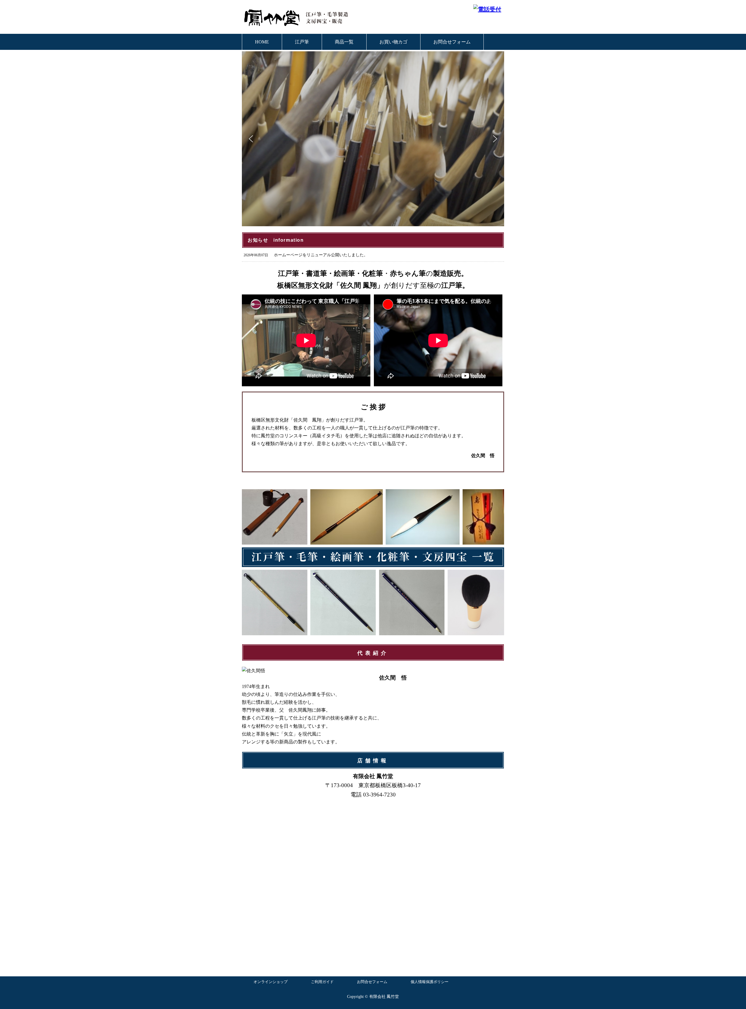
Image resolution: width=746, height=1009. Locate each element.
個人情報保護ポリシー (429, 982)
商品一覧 (344, 41)
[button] (251, 138)
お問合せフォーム (452, 41)
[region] (373, 138)
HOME (262, 41)
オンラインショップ (271, 982)
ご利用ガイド (322, 982)
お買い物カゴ (393, 41)
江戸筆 (302, 41)
